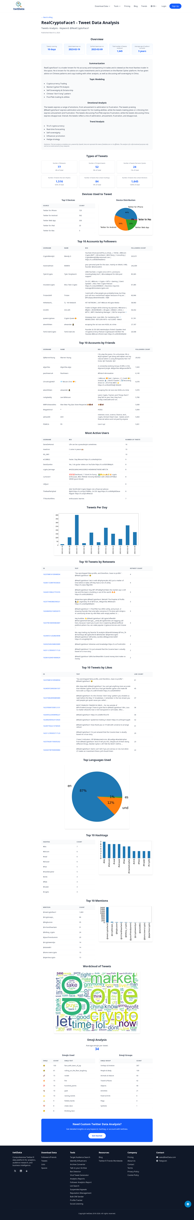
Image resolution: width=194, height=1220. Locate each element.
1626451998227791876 (51, 592)
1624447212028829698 (51, 636)
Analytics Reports (77, 1178)
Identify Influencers (78, 1161)
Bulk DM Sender (77, 1196)
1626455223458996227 (51, 715)
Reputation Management (80, 1193)
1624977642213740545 (51, 726)
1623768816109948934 (51, 574)
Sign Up (175, 6)
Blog (136, 6)
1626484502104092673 (51, 611)
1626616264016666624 (51, 657)
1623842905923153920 (51, 720)
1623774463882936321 (51, 602)
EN (154, 6)
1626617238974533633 (51, 583)
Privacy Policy (133, 1171)
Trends (144, 6)
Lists (43, 1164)
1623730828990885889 (51, 698)
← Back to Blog (47, 17)
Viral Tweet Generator (79, 1175)
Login (164, 6)
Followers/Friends (48, 1157)
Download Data (101, 6)
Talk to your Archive (78, 1168)
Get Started (97, 1136)
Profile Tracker (76, 1200)
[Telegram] (188, 1204)
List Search (74, 1186)
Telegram (163, 1161)
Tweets (44, 1161)
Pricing (127, 6)
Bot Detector (75, 1171)
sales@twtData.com (167, 1157)
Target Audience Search (80, 1157)
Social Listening (76, 1204)
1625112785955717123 (51, 650)
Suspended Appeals (78, 1189)
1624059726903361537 (51, 688)
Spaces (44, 1168)
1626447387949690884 (51, 750)
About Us (131, 1161)
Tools (116, 6)
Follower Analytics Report (81, 1182)
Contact (131, 1164)
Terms (130, 1168)
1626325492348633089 (51, 644)
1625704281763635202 (51, 742)
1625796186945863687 (51, 623)
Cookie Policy (133, 1175)
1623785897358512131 (51, 707)
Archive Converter (77, 1164)
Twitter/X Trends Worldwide (110, 1161)
